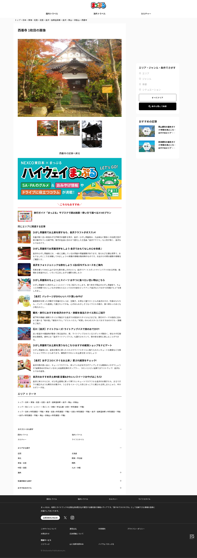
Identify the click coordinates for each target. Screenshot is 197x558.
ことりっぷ (45, 544)
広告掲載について (77, 533)
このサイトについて (48, 528)
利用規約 (101, 528)
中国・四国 (22, 467)
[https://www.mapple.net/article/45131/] (24, 376)
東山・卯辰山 (73, 20)
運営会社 (73, 528)
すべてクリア (157, 98)
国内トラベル (52, 13)
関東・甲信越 (77, 458)
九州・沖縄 (76, 467)
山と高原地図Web (77, 544)
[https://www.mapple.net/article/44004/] (24, 329)
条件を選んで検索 (159, 106)
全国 (19, 453)
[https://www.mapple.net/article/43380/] (24, 345)
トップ (17, 20)
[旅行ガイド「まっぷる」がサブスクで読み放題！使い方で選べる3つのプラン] (25, 216)
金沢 (64, 20)
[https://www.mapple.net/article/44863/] (24, 312)
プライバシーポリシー (136, 528)
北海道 (74, 453)
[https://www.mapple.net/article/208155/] (24, 232)
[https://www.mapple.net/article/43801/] (24, 248)
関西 (73, 463)
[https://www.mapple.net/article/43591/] (24, 265)
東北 (19, 458)
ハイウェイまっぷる (106, 544)
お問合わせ (45, 533)
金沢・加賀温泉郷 (52, 20)
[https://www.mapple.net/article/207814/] (24, 296)
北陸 (41, 20)
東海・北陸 (33, 20)
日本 (24, 20)
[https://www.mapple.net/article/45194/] (24, 360)
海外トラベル (99, 13)
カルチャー (146, 13)
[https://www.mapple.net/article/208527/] (24, 280)
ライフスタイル (78, 439)
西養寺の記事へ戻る (69, 153)
